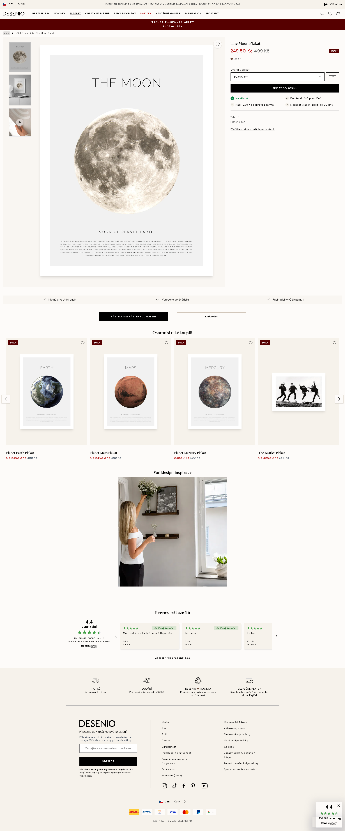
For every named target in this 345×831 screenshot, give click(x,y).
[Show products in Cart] (338, 13)
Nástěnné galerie (168, 13)
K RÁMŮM (211, 316)
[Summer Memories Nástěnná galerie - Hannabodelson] (172, 532)
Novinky (60, 13)
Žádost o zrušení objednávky (241, 763)
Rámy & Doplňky (125, 13)
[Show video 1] (20, 122)
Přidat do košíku (285, 88)
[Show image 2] (20, 90)
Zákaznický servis (235, 728)
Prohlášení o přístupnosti (177, 752)
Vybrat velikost (240, 69)
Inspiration (193, 13)
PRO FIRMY (212, 13)
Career (166, 740)
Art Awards (168, 769)
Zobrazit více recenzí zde (172, 657)
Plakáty (75, 13)
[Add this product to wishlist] (217, 44)
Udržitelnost (169, 746)
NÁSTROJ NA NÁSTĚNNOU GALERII (134, 316)
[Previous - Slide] (5, 399)
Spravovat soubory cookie (240, 769)
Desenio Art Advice (235, 722)
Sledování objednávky (237, 734)
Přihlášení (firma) (172, 775)
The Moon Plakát (45, 33)
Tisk (164, 728)
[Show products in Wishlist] (330, 13)
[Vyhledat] (322, 14)
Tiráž (164, 734)
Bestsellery (41, 13)
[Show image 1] (20, 57)
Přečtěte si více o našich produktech (253, 129)
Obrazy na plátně (97, 13)
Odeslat (108, 761)
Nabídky (145, 13)
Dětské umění (23, 33)
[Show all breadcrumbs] (6, 33)
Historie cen (238, 121)
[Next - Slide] (339, 399)
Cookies (229, 746)
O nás (165, 722)
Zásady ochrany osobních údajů (107, 769)
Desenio (183, 820)
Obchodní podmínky (236, 740)
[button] (332, 76)
